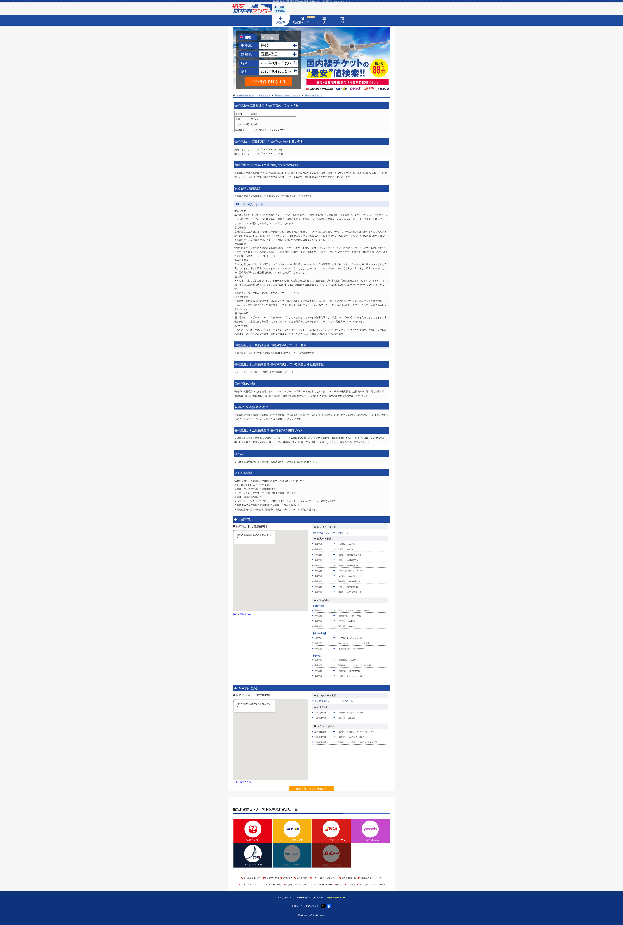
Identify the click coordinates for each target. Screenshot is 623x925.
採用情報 (351, 884)
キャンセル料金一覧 (272, 884)
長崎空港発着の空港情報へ (311, 789)
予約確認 (280, 10)
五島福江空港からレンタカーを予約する (332, 701)
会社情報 (340, 884)
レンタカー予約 (272, 877)
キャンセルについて (250, 884)
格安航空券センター (252, 877)
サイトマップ (379, 884)
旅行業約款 (364, 884)
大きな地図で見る (242, 613)
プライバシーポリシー (322, 884)
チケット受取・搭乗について (325, 877)
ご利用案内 (288, 877)
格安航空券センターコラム (371, 877)
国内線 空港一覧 (349, 877)
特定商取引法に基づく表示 (296, 884)
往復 (248, 37)
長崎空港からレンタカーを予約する (330, 532)
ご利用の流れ (302, 877)
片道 (270, 37)
